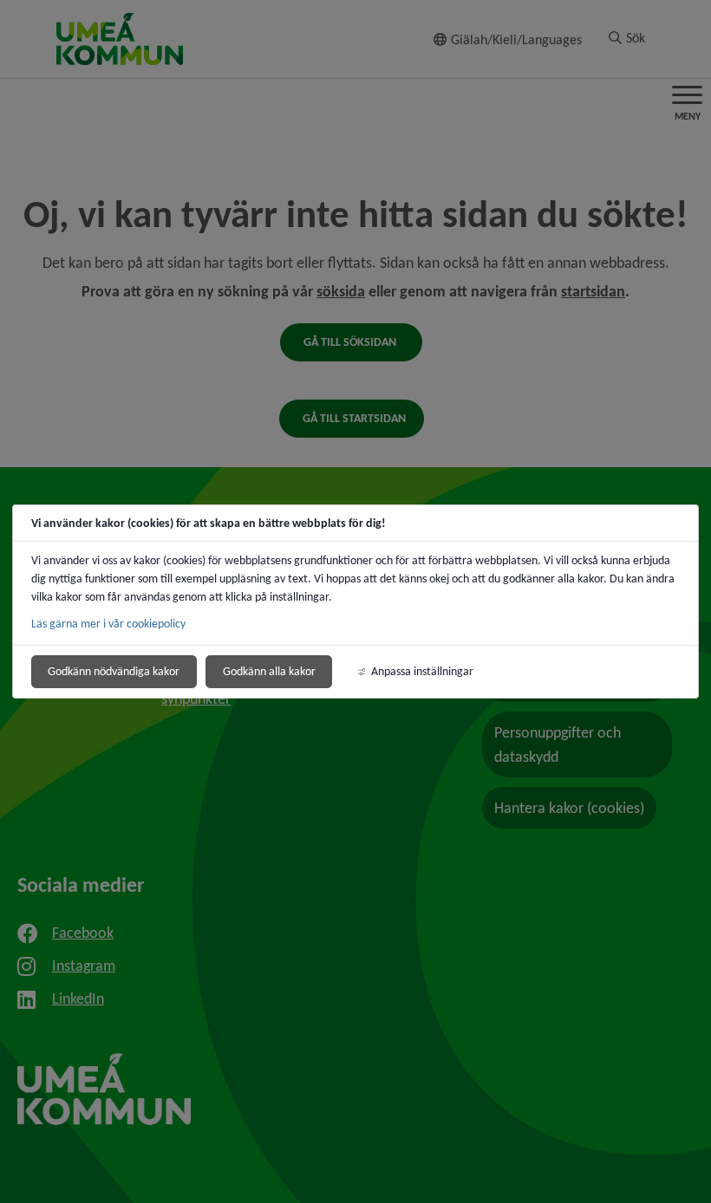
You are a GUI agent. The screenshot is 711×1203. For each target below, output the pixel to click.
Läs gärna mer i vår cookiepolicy (108, 623)
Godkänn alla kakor (269, 671)
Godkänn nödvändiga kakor (113, 671)
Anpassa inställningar (422, 671)
